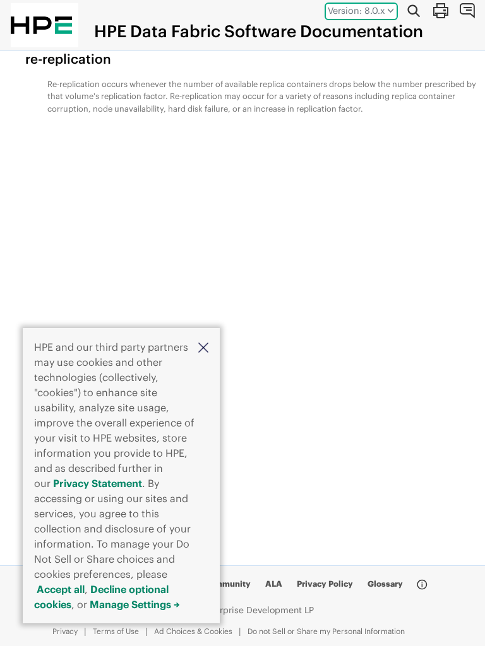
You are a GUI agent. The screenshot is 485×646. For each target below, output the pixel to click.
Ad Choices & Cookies (193, 631)
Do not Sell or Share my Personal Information (326, 631)
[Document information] (422, 585)
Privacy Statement (97, 483)
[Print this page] (440, 10)
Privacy (65, 631)
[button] (203, 347)
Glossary (385, 583)
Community (227, 583)
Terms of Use (116, 631)
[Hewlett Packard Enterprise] (41, 25)
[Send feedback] (466, 10)
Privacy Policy (325, 583)
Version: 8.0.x (356, 10)
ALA (273, 583)
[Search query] (413, 10)
